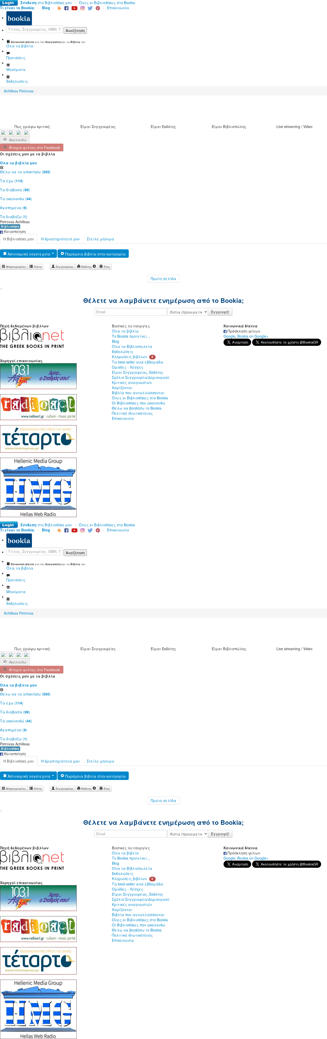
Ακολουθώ (18, 139)
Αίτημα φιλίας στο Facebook (33, 147)
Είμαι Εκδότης (163, 126)
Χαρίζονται (122, 387)
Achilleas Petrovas (18, 90)
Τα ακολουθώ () (16, 198)
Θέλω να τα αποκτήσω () (25, 171)
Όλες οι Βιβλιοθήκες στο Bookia (107, 2)
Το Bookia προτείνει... (131, 336)
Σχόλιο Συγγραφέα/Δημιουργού (140, 377)
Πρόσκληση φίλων (243, 331)
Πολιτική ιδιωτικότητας (132, 413)
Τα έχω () (11, 180)
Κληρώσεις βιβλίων (129, 356)
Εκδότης (86, 267)
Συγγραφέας (64, 267)
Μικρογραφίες (15, 267)
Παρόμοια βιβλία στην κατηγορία (95, 253)
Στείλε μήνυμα (100, 238)
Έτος (106, 267)
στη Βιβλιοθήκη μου (46, 2)
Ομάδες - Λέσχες (127, 367)
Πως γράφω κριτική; (32, 126)
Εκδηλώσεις (122, 351)
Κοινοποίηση (14, 231)
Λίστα (37, 267)
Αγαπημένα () (13, 207)
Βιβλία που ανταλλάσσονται (138, 392)
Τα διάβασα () (15, 189)
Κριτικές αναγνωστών (132, 382)
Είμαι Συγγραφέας (98, 126)
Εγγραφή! (220, 311)
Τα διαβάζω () (13, 216)
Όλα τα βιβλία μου (18, 162)
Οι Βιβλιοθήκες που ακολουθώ (138, 402)
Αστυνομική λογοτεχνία (29, 253)
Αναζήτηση (75, 30)
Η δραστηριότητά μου (60, 238)
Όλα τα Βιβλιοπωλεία (132, 346)
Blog (115, 341)
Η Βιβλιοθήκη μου (18, 238)
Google (229, 336)
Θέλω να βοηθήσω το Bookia (136, 408)
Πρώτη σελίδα (163, 278)
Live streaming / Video (294, 126)
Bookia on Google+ (252, 336)
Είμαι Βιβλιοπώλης (229, 126)
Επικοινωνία (118, 7)
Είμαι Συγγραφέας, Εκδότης (137, 372)
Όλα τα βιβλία (125, 331)
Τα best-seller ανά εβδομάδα (137, 362)
